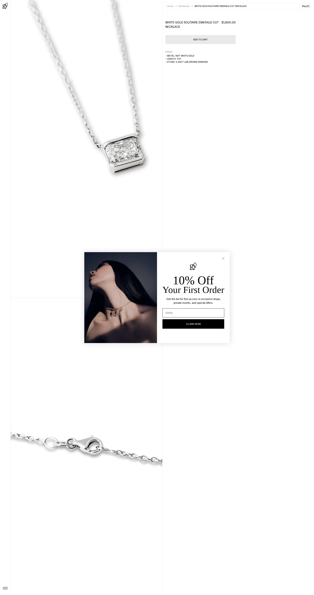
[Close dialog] (223, 258)
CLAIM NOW (193, 323)
